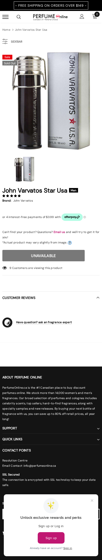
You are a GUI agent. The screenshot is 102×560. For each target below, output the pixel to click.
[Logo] (50, 17)
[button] (12, 196)
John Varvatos (23, 201)
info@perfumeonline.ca (40, 466)
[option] (51, 101)
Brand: (6, 201)
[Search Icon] (19, 17)
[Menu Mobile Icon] (5, 17)
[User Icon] (82, 17)
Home (6, 30)
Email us (59, 232)
